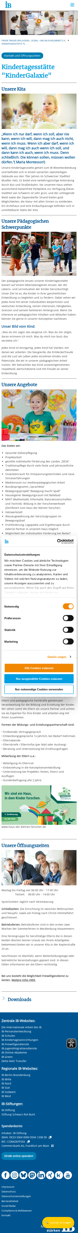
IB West (6, 1096)
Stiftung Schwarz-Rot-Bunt (18, 1114)
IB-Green (7, 1057)
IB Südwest (9, 1092)
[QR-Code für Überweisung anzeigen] (52, 1145)
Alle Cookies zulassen (39, 668)
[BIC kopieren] (28, 1141)
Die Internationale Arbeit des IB (21, 1027)
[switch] (68, 618)
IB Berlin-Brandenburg (16, 1075)
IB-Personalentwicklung (16, 1031)
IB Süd (6, 1087)
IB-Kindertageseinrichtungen (20, 1040)
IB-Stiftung (8, 1110)
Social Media (9, 1206)
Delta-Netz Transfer (14, 1061)
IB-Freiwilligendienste (15, 1044)
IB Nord (6, 1083)
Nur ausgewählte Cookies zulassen (39, 678)
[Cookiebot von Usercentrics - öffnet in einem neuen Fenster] (57, 541)
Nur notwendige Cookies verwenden (39, 689)
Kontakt (6, 1215)
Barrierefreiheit (10, 1201)
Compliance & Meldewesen (17, 1210)
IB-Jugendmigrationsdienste (19, 1048)
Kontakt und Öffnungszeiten (22, 55)
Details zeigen (57, 656)
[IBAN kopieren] (50, 1137)
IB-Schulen (8, 1035)
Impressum (8, 1186)
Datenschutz (9, 1191)
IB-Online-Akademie (14, 1052)
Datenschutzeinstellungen (16, 1196)
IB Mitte (6, 1079)
